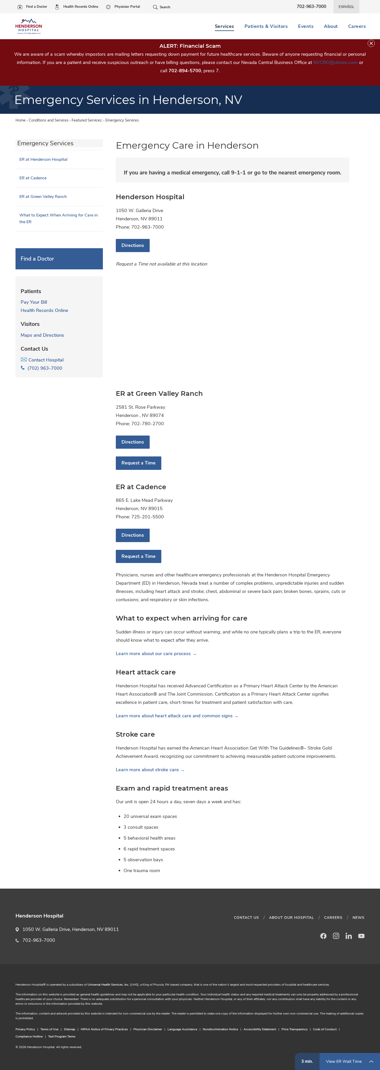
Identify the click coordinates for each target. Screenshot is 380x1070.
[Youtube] (361, 936)
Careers (357, 26)
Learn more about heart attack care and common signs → (178, 716)
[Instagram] (336, 936)
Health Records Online (80, 6)
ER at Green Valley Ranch (43, 196)
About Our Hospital (291, 917)
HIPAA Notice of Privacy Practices (104, 1029)
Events (306, 26)
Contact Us (246, 917)
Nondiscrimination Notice (220, 1029)
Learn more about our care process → (156, 653)
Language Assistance (182, 1029)
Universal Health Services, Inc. (108, 985)
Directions (132, 245)
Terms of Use (49, 1029)
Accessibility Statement (260, 1029)
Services (224, 26)
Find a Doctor (36, 6)
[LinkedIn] (349, 936)
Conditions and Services (49, 120)
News (358, 917)
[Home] (29, 26)
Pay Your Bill (34, 302)
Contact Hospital (45, 360)
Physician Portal (127, 6)
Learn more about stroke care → (150, 770)
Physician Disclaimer (147, 1029)
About (331, 26)
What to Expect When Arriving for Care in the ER (58, 218)
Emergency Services (45, 143)
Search (165, 7)
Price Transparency (295, 1029)
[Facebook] (323, 936)
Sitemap (69, 1029)
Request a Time (138, 463)
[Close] (371, 43)
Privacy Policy (25, 1029)
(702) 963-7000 (43, 368)
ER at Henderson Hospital (43, 159)
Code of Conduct (325, 1029)
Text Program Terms (61, 1036)
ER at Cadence (33, 178)
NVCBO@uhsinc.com (335, 62)
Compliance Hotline (29, 1036)
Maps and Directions (42, 335)
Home (21, 120)
